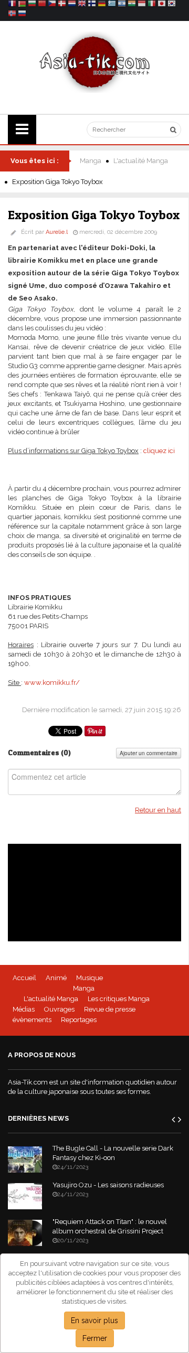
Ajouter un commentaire (148, 753)
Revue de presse (109, 1009)
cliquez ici (159, 451)
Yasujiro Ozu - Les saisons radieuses (108, 1185)
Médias (24, 1009)
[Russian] (22, 14)
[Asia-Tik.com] (94, 62)
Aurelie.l (57, 232)
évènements (32, 1020)
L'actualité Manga (140, 161)
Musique (89, 978)
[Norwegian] (12, 14)
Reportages (79, 1020)
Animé (56, 978)
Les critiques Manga (119, 999)
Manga (90, 161)
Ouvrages (59, 1009)
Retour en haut (158, 810)
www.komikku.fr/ (52, 682)
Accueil (24, 978)
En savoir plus (94, 1320)
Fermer (94, 1338)
